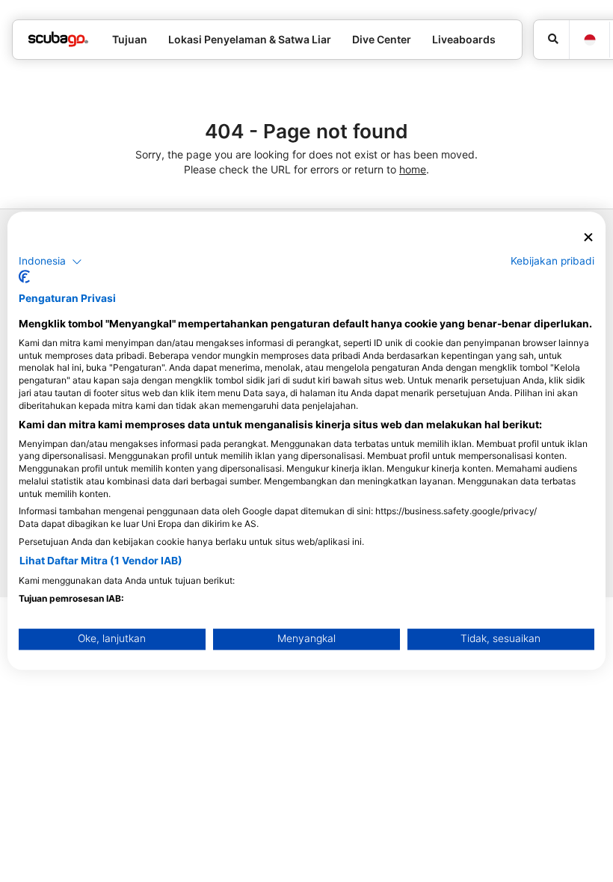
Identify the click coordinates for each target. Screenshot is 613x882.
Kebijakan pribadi (552, 261)
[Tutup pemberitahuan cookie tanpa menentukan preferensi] (588, 237)
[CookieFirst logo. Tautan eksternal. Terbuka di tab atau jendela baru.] (24, 277)
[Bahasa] (589, 40)
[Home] (58, 39)
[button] (50, 262)
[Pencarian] (551, 39)
